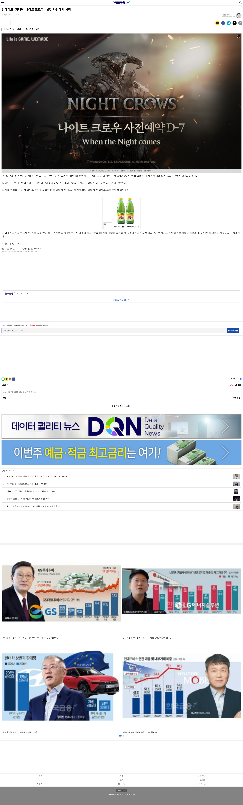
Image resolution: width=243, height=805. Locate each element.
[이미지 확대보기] (238, 36)
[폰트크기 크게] (8, 22)
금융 (40, 780)
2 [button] (123, 736)
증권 (40, 776)
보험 (121, 780)
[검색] (240, 2)
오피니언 (121, 784)
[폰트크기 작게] (2, 22)
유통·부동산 (202, 776)
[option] (121, 640)
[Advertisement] (121, 271)
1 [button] (120, 736)
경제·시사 (40, 784)
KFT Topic (203, 784)
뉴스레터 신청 (233, 331)
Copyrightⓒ (111, 794)
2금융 (202, 780)
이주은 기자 (22, 294)
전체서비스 (121, 790)
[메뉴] (2, 2)
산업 (121, 776)
